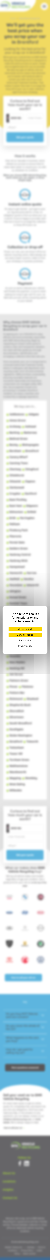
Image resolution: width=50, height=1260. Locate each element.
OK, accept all (25, 629)
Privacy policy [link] (25, 645)
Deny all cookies (25, 634)
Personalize (25, 640)
